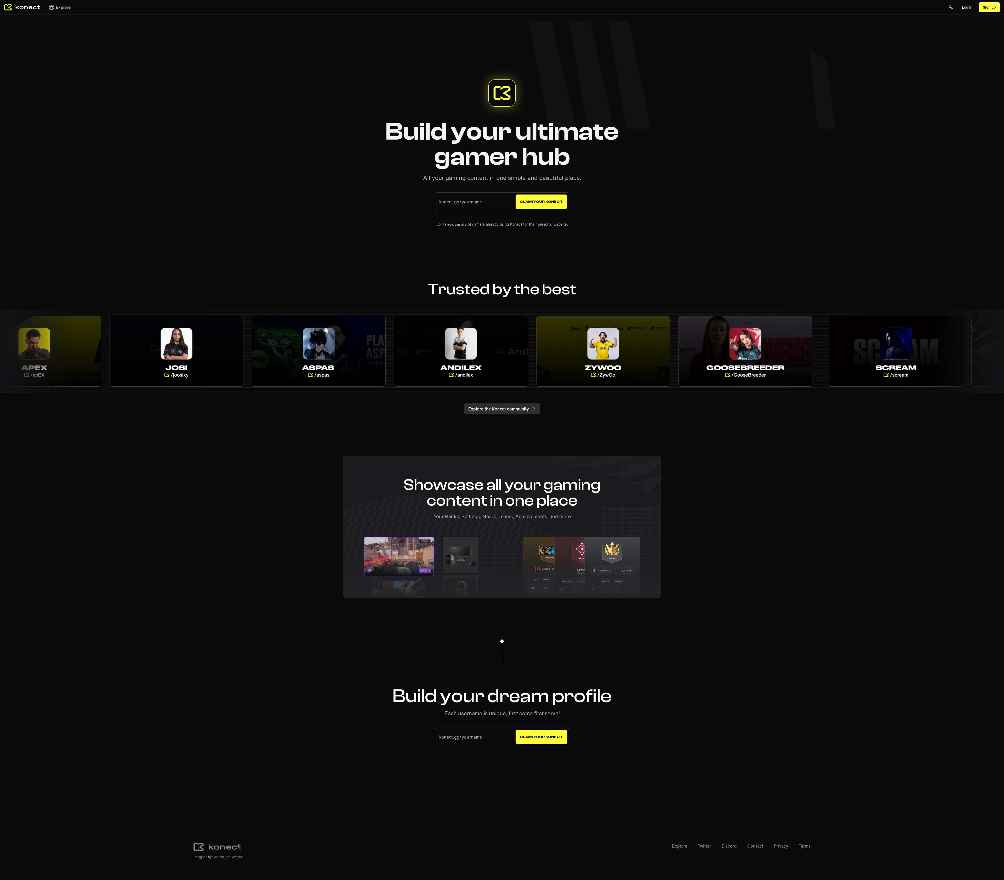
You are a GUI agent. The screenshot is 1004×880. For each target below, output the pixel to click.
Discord (729, 846)
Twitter (704, 846)
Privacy (781, 846)
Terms (805, 846)
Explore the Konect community (498, 409)
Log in (967, 7)
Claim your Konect (541, 202)
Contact (755, 846)
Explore (63, 7)
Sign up (989, 7)
